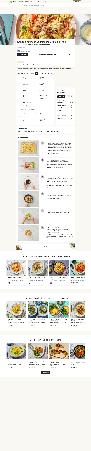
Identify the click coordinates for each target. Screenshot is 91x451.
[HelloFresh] (13, 2)
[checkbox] (17, 47)
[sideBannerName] (65, 78)
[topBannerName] (45, 10)
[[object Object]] (69, 54)
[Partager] (72, 54)
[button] (36, 73)
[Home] (15, 5)
